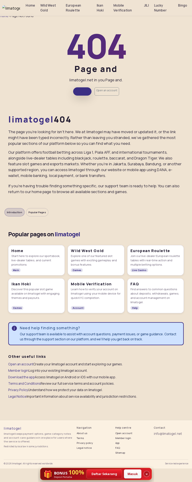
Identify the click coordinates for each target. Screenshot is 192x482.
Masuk (133, 474)
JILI (146, 5)
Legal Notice (17, 396)
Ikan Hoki (100, 7)
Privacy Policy (18, 390)
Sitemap (120, 452)
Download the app (21, 377)
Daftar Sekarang (104, 474)
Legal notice (84, 448)
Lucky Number (160, 7)
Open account (124, 433)
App (117, 443)
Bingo (182, 5)
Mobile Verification (122, 7)
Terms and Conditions (24, 383)
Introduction (14, 212)
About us (82, 433)
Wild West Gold (48, 7)
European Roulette (73, 7)
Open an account (106, 90)
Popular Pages (37, 212)
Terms (80, 438)
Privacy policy (85, 443)
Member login (18, 370)
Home (30, 5)
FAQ (117, 448)
